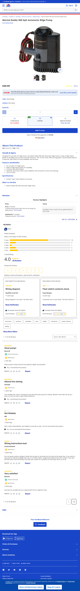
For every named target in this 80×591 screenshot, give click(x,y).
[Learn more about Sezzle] (40, 138)
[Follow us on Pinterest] (25, 570)
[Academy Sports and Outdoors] (8, 5)
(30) (77, 86)
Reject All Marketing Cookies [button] (31, 587)
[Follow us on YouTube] (14, 570)
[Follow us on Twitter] (9, 570)
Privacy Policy (61, 581)
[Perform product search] (76, 10)
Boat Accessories (27, 16)
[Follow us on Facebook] (3, 570)
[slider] (40, 49)
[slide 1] (37, 78)
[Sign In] (66, 5)
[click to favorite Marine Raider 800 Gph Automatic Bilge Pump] (60, 70)
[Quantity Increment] (76, 112)
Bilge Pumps (36, 16)
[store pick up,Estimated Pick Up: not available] (14, 121)
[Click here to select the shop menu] (3, 5)
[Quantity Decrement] (4, 112)
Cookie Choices (30, 583)
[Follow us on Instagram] (20, 570)
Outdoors (12, 16)
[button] (68, 92)
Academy (5, 16)
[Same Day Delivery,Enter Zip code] (65, 121)
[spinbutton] (40, 112)
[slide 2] (43, 78)
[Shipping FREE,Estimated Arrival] (40, 121)
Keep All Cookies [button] (54, 587)
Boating (18, 16)
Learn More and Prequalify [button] (68, 92)
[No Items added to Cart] (76, 5)
